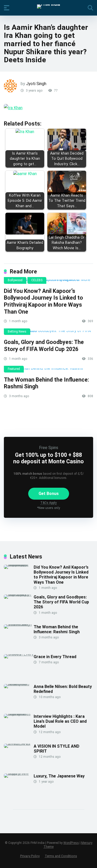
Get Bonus (49, 493)
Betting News (17, 331)
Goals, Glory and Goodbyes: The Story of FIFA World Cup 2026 (44, 345)
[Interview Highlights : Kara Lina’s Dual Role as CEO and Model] (19, 713)
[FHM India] (48, 6)
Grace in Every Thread (55, 656)
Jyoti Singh (36, 83)
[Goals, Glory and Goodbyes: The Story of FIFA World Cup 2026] (48, 333)
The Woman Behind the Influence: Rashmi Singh (57, 629)
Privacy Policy (30, 856)
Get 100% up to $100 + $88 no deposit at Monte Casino (48, 458)
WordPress (71, 843)
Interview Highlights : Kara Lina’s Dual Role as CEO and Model (60, 721)
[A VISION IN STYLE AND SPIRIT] (19, 743)
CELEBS (36, 280)
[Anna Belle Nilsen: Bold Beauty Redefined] (19, 683)
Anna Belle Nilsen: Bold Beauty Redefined (63, 689)
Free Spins (48, 447)
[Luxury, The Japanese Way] (19, 773)
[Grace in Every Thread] (19, 654)
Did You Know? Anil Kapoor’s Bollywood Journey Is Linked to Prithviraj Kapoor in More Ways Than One (43, 301)
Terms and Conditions (61, 856)
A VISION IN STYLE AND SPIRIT (56, 749)
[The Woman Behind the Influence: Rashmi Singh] (48, 370)
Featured (14, 369)
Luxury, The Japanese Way (59, 776)
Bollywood (15, 280)
